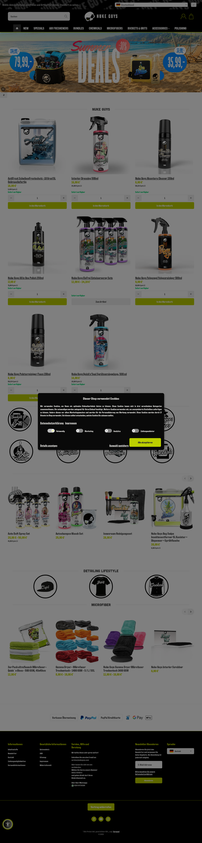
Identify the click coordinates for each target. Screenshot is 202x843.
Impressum (71, 423)
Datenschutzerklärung (52, 423)
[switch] (51, 431)
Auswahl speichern (119, 445)
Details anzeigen (48, 445)
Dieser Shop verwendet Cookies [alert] (101, 398)
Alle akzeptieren (145, 442)
